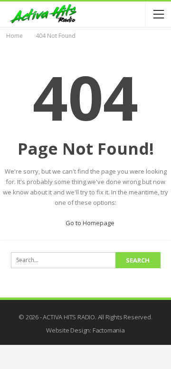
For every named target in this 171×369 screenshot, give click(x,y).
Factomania (109, 330)
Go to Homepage (89, 223)
